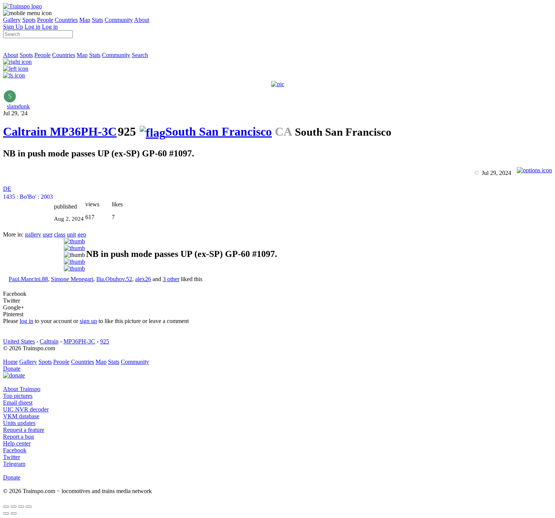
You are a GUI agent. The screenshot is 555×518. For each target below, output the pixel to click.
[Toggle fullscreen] (21, 507)
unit (71, 234)
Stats (97, 20)
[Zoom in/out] (29, 507)
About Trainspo (21, 389)
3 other (171, 279)
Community (119, 20)
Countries (66, 20)
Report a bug (18, 436)
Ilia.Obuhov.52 (114, 279)
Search (140, 55)
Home (10, 362)
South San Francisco (218, 131)
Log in (32, 26)
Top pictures (17, 396)
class (59, 234)
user (47, 234)
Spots (28, 20)
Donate (11, 368)
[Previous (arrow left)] (6, 513)
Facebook (14, 450)
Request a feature (23, 430)
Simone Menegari (72, 279)
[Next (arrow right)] (14, 513)
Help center (17, 443)
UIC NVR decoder (26, 409)
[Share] (14, 507)
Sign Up (13, 26)
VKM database (21, 416)
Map (84, 20)
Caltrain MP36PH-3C (60, 131)
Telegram (14, 464)
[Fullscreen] (14, 75)
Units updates (19, 423)
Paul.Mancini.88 (28, 279)
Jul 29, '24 (15, 113)
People (45, 20)
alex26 (143, 279)
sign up (88, 321)
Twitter (11, 457)
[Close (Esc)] (6, 507)
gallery (33, 234)
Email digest (17, 402)
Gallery (12, 20)
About (141, 20)
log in (26, 321)
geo (81, 234)
